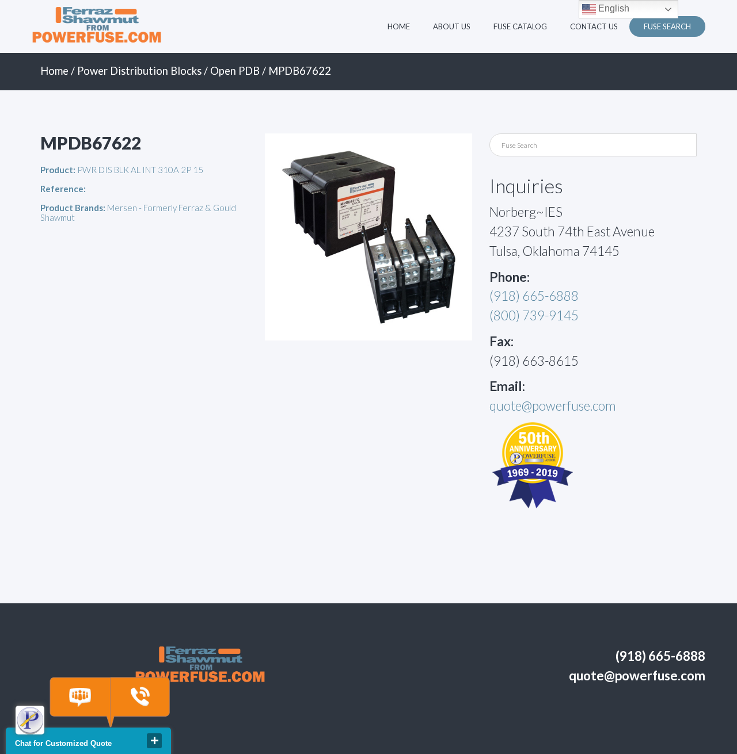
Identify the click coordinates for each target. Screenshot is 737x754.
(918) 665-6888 (534, 296)
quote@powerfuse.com (552, 406)
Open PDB (235, 70)
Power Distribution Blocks (139, 70)
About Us (451, 26)
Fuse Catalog (520, 26)
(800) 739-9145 (534, 315)
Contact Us (594, 26)
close (154, 740)
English (612, 8)
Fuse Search (667, 26)
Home (399, 26)
